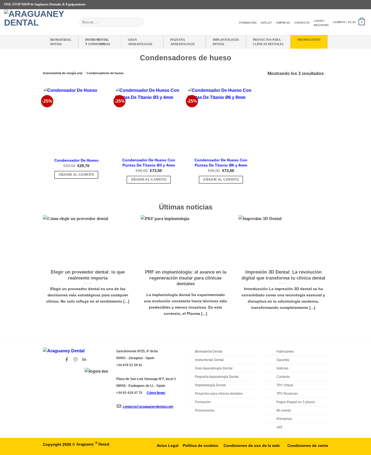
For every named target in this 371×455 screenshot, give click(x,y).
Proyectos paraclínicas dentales (268, 42)
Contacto (302, 22)
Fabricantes (285, 351)
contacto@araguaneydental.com (148, 407)
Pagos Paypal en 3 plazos (295, 402)
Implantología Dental (226, 42)
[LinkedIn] (84, 358)
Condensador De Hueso (76, 160)
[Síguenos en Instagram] (348, 5)
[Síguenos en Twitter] (354, 5)
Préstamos (284, 419)
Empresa (283, 22)
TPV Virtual (284, 385)
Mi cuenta (283, 410)
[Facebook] (67, 358)
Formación (247, 22)
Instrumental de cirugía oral (62, 73)
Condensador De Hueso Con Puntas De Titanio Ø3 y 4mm (148, 162)
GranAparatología (140, 42)
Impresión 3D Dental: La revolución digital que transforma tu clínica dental (283, 275)
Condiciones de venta (307, 445)
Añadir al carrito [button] (76, 174)
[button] (349, 22)
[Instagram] (75, 358)
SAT (279, 427)
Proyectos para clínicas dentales (219, 394)
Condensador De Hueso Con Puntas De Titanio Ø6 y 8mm (220, 162)
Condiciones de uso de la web (252, 445)
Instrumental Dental (209, 360)
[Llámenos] (364, 5)
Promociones (308, 39)
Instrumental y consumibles (97, 42)
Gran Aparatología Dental (213, 368)
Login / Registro (321, 23)
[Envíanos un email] (359, 5)
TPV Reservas (287, 394)
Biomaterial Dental (60, 42)
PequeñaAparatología (182, 42)
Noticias (282, 368)
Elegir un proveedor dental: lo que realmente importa (88, 275)
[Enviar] (138, 22)
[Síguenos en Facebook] (343, 5)
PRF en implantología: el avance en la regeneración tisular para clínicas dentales (185, 277)
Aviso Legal (167, 445)
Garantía (282, 360)
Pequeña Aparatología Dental (217, 377)
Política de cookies (200, 445)
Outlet (266, 22)
